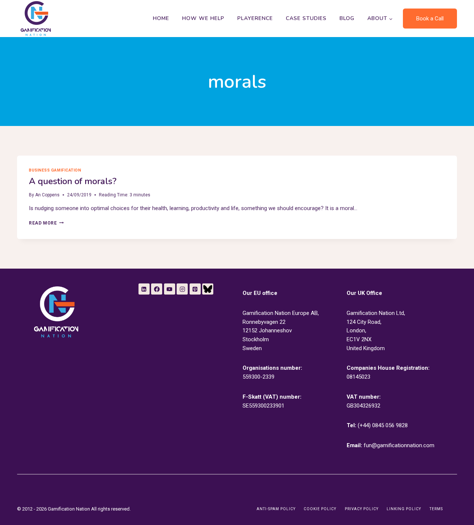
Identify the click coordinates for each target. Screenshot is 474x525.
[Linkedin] (144, 289)
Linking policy (404, 509)
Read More (46, 223)
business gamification (55, 170)
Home (161, 18)
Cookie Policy (320, 509)
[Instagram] (182, 289)
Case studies (306, 18)
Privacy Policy (361, 509)
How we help (203, 18)
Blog (347, 18)
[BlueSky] (207, 289)
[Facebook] (156, 289)
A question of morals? (73, 181)
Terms (436, 509)
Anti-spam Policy (276, 509)
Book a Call (430, 18)
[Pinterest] (195, 289)
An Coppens (47, 194)
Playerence (255, 18)
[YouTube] (169, 289)
